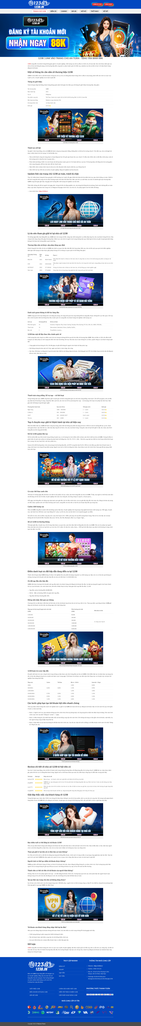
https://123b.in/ (43, 191)
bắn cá (53, 11)
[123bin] (45, 4)
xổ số (105, 11)
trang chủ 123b (39, 11)
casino (64, 11)
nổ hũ (83, 11)
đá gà (74, 11)
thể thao (94, 11)
